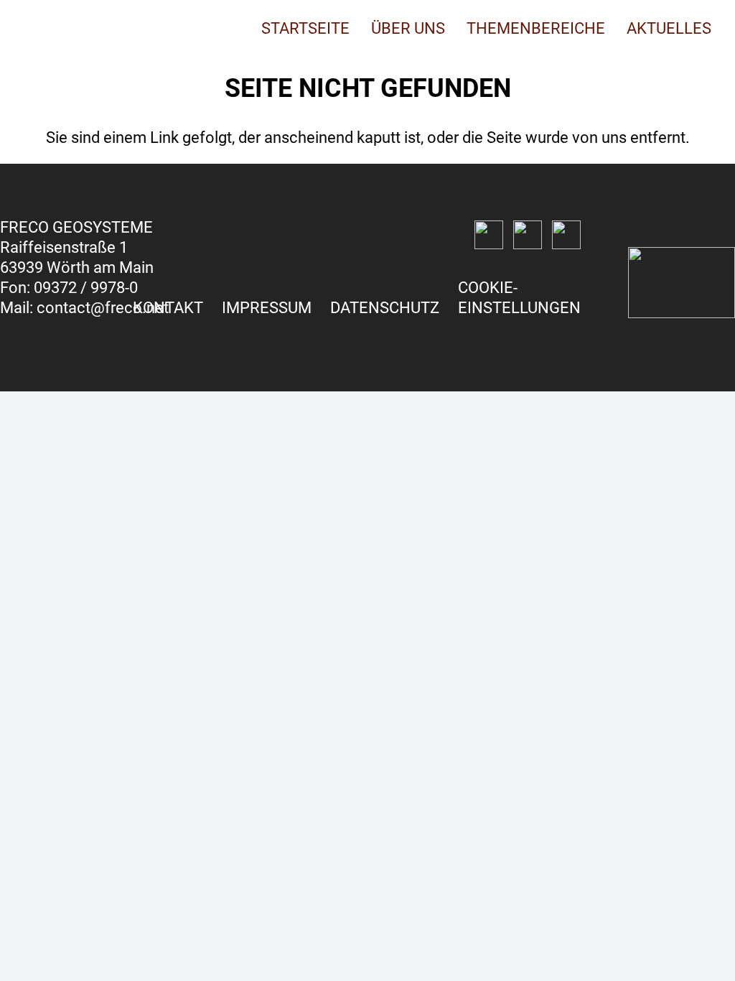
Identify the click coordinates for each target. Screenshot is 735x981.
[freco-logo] (73, 29)
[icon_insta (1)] (527, 234)
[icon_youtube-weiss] (566, 234)
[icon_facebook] (488, 234)
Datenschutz (384, 308)
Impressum (267, 308)
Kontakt (168, 308)
